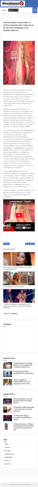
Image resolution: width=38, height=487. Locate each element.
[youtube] (29, 18)
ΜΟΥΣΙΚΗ (6, 243)
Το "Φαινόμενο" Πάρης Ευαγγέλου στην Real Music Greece (22, 417)
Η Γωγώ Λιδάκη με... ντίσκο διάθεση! (13, 286)
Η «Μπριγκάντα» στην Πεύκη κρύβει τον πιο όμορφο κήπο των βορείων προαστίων (22, 365)
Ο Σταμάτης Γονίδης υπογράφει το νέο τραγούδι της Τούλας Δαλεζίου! (23, 409)
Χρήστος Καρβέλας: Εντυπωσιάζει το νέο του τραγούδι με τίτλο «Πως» (21, 381)
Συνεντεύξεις (9, 454)
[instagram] (32, 18)
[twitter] (26, 18)
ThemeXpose (13, 484)
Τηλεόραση (8, 457)
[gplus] (35, 18)
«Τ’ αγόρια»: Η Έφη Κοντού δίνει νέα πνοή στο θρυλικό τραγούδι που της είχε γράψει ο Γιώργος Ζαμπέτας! (17, 306)
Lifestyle (8, 464)
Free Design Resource (24, 484)
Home (4, 10)
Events (7, 460)
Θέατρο (7, 447)
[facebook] (23, 18)
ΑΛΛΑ (6, 444)
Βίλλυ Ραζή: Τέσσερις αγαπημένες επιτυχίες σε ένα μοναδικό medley (17, 268)
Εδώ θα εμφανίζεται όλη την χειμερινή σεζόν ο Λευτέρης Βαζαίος (22, 400)
